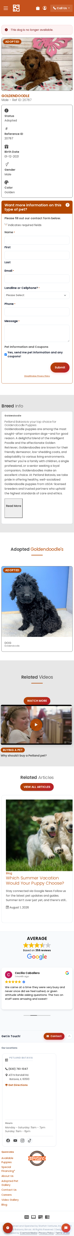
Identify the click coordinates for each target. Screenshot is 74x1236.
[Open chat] (65, 1227)
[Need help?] (8, 1228)
